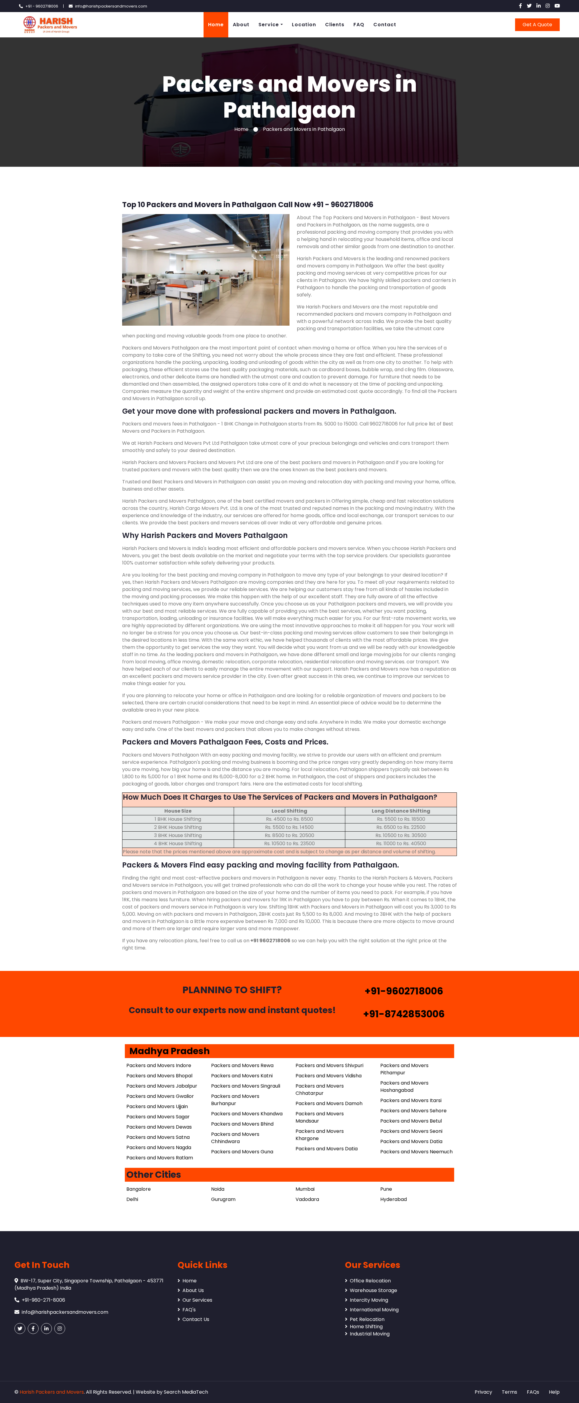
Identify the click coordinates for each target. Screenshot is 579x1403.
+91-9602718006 (404, 991)
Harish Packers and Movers (52, 1392)
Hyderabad (393, 1199)
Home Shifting (366, 1326)
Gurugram (223, 1199)
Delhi (132, 1199)
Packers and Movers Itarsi (410, 1100)
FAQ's (189, 1309)
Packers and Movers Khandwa (247, 1113)
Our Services (197, 1300)
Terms (509, 1392)
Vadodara (307, 1199)
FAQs (533, 1392)
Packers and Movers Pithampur (404, 1069)
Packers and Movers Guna (242, 1151)
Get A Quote (537, 24)
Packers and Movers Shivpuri (329, 1065)
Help (554, 1392)
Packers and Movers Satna (158, 1137)
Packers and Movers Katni (242, 1075)
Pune (386, 1189)
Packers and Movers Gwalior (160, 1096)
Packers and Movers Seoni (411, 1131)
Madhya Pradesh (169, 1050)
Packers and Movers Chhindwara (235, 1138)
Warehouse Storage (373, 1290)
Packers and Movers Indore (158, 1065)
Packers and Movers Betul (411, 1120)
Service (268, 24)
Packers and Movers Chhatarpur (320, 1089)
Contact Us (195, 1319)
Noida (217, 1189)
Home (216, 24)
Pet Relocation (367, 1319)
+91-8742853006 (404, 1014)
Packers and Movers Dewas (159, 1126)
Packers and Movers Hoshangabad (404, 1086)
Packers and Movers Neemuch (416, 1151)
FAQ (358, 24)
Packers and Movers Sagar (158, 1116)
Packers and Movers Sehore (413, 1110)
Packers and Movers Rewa (242, 1065)
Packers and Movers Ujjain (157, 1106)
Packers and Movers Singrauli (245, 1085)
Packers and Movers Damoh (329, 1103)
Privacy (483, 1392)
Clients (334, 24)
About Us (193, 1290)
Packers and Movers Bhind (242, 1123)
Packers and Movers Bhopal (159, 1075)
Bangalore (138, 1189)
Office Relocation (370, 1280)
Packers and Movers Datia (327, 1148)
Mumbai (305, 1189)
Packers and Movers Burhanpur (235, 1100)
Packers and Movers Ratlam (159, 1157)
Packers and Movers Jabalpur (161, 1085)
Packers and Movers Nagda (158, 1147)
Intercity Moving (369, 1300)
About (241, 24)
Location (304, 24)
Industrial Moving (370, 1333)
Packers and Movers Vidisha (329, 1075)
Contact (384, 24)
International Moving (374, 1309)
